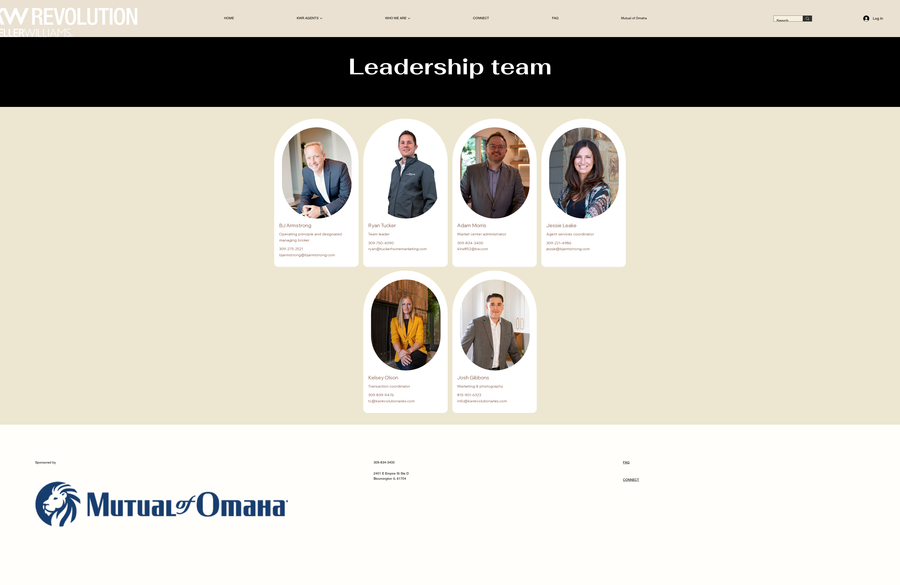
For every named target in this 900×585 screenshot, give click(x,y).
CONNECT (631, 480)
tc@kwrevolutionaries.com (391, 401)
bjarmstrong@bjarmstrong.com (307, 255)
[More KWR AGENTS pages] (321, 18)
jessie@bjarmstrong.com (568, 248)
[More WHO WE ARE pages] (409, 18)
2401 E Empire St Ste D (391, 473)
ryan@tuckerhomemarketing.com (397, 248)
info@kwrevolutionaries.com (482, 401)
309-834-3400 (384, 462)
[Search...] (807, 18)
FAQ (626, 462)
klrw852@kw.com (472, 248)
